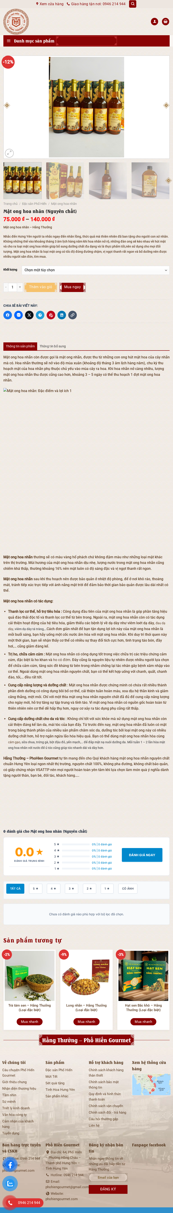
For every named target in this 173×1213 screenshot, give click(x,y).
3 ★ (71, 888)
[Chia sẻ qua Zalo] (18, 315)
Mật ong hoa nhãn (64, 204)
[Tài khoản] (154, 21)
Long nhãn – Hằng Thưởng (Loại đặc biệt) (86, 1007)
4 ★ (53, 888)
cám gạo (14, 742)
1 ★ (107, 888)
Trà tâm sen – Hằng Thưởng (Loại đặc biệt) (29, 1007)
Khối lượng (10, 269)
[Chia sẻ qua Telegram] (40, 315)
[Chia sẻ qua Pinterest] (51, 315)
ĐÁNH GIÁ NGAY (142, 855)
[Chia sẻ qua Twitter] (29, 315)
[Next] (166, 107)
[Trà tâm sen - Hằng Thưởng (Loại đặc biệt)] (30, 976)
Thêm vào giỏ (40, 287)
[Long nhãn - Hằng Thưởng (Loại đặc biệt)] (86, 976)
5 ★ (36, 888)
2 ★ (89, 888)
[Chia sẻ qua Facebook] (7, 315)
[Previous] (7, 107)
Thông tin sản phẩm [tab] (20, 346)
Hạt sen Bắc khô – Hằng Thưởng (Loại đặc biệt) (143, 1007)
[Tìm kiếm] (132, 4)
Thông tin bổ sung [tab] (53, 346)
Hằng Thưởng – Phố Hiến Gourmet (86, 1040)
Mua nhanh (29, 1022)
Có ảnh (128, 888)
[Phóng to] (9, 153)
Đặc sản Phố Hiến (34, 204)
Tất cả (15, 888)
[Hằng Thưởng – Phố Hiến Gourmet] (32, 21)
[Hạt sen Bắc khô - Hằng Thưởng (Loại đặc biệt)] (143, 976)
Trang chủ (10, 204)
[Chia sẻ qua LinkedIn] (61, 315)
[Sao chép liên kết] (72, 315)
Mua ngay (72, 287)
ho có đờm (61, 660)
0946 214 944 (30, 1159)
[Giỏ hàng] (165, 21)
